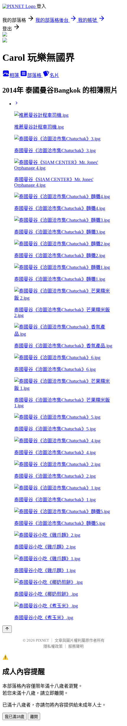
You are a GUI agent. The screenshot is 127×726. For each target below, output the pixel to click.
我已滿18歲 (14, 716)
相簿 (14, 75)
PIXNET (42, 640)
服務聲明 (76, 646)
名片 (54, 75)
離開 (34, 716)
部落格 (35, 75)
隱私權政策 (53, 646)
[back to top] (7, 629)
